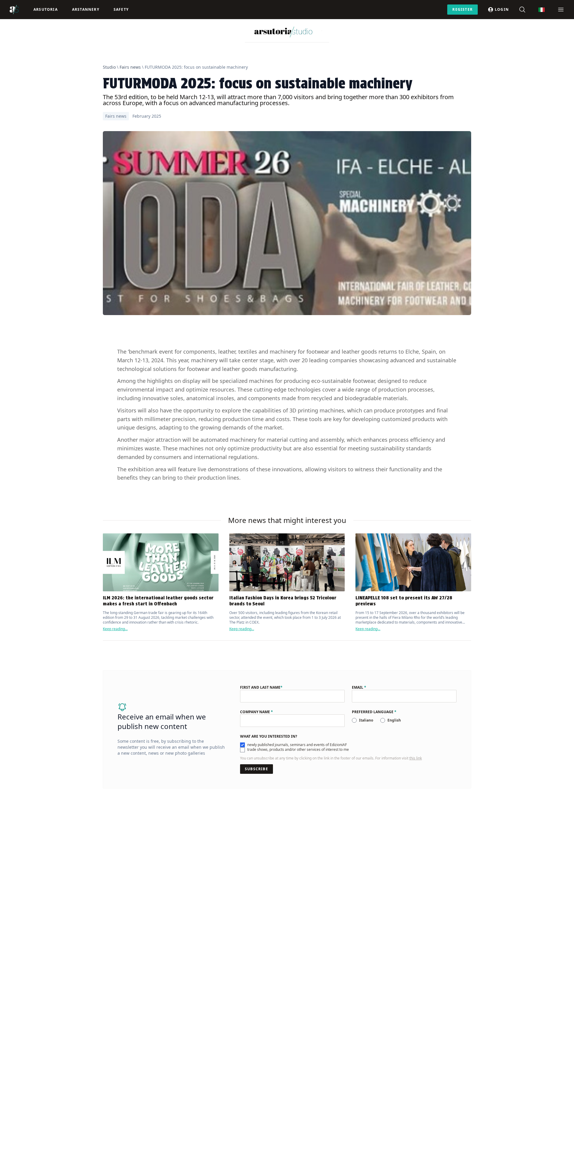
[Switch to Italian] (541, 9)
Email (359, 687)
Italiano (366, 720)
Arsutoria (45, 9)
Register (462, 9)
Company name (256, 712)
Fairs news (130, 67)
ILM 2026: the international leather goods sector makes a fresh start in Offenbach (158, 601)
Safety (121, 9)
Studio (109, 67)
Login (502, 9)
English (394, 720)
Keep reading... (115, 628)
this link (415, 758)
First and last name (261, 687)
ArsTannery (85, 9)
